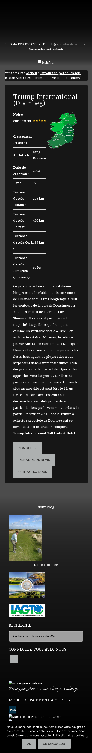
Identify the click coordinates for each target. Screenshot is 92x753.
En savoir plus (54, 743)
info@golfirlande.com (64, 44)
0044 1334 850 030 (23, 44)
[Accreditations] (27, 615)
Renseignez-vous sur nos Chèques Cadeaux (43, 689)
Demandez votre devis (46, 49)
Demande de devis (34, 460)
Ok (29, 743)
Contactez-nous (32, 472)
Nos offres (27, 448)
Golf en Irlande (46, 19)
